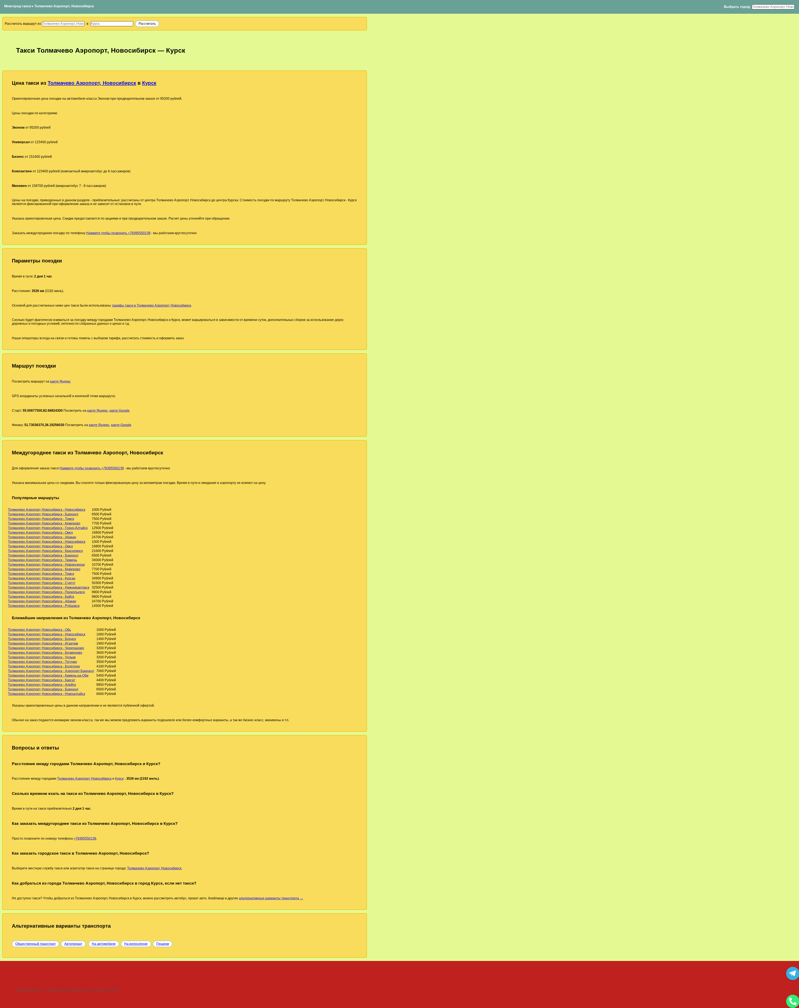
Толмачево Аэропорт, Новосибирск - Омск (40, 532)
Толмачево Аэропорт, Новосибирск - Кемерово (44, 523)
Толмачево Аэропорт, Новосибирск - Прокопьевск (46, 592)
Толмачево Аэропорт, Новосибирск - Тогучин (42, 662)
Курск (149, 83)
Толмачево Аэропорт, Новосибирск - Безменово (45, 652)
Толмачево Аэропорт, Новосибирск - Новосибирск (46, 509)
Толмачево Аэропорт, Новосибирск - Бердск (42, 639)
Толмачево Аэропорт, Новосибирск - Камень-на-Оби (48, 675)
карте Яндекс (60, 381)
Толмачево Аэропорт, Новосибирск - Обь (39, 629)
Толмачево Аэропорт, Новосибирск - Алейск (42, 684)
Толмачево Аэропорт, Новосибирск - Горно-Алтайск (48, 528)
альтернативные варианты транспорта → (271, 898)
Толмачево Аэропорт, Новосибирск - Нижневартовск (48, 587)
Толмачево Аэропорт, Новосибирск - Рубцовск (43, 606)
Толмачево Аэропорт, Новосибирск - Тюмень (42, 560)
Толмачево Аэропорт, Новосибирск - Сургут (41, 583)
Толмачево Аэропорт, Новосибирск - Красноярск (45, 551)
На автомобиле (104, 944)
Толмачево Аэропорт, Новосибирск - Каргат (41, 680)
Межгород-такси (17, 6)
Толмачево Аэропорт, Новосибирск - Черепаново (46, 648)
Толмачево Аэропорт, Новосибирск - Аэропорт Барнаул (51, 671)
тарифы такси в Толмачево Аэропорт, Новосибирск (151, 305)
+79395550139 (85, 838)
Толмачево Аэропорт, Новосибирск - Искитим (43, 643)
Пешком (162, 944)
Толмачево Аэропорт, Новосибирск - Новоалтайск (46, 694)
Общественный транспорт (35, 944)
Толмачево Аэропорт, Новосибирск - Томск (41, 519)
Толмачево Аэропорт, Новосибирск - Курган (41, 578)
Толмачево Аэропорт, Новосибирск (64, 6)
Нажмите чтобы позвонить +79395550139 (118, 233)
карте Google (119, 410)
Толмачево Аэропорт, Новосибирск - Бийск (41, 596)
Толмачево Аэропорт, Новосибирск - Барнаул (43, 514)
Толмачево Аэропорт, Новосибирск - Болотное (44, 666)
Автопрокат (73, 944)
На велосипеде (136, 944)
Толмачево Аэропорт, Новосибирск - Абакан (42, 537)
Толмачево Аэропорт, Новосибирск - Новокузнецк (46, 564)
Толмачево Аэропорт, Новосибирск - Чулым (42, 657)
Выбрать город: (737, 7)
